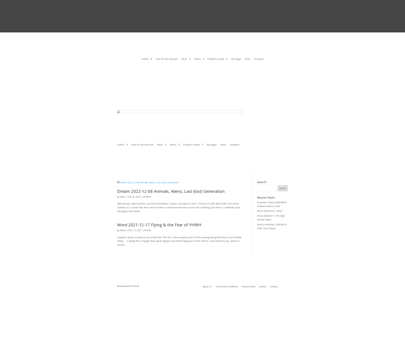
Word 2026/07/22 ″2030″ (270, 210)
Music (184, 59)
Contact (274, 286)
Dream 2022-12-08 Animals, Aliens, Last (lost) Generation (171, 191)
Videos (197, 59)
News (248, 59)
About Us (207, 286)
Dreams (147, 196)
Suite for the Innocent (167, 59)
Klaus (123, 196)
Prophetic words (215, 59)
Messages (236, 59)
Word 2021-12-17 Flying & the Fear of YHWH (159, 225)
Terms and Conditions (226, 286)
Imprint (262, 286)
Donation (259, 59)
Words (147, 230)
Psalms (145, 59)
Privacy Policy (248, 286)
